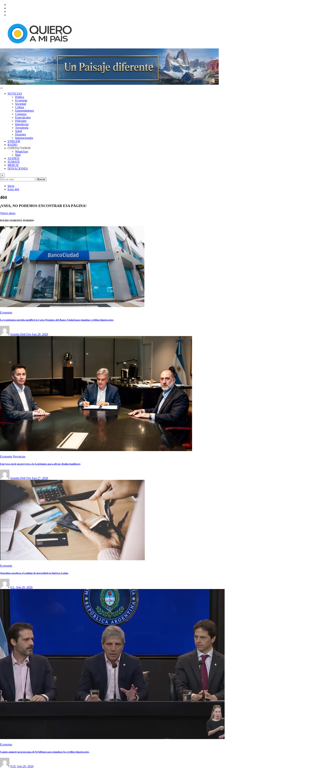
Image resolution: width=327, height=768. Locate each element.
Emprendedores (24, 110)
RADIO (12, 144)
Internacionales (24, 137)
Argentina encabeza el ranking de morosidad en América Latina (34, 573)
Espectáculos (23, 117)
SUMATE (14, 161)
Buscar (41, 179)
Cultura (19, 107)
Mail (18, 154)
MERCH (13, 165)
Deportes (20, 134)
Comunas (20, 114)
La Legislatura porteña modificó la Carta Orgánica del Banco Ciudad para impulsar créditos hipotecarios (57, 319)
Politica (19, 97)
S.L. (12, 587)
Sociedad (20, 103)
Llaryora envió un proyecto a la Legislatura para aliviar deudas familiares (40, 463)
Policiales (20, 120)
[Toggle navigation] (1, 88)
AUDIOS (13, 158)
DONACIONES (18, 168)
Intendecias (22, 124)
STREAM (14, 141)
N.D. (13, 766)
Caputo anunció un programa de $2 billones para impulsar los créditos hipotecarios (44, 751)
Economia (21, 100)
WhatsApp (21, 151)
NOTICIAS (15, 93)
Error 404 (13, 189)
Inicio (11, 186)
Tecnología (21, 127)
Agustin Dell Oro (20, 334)
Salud (18, 131)
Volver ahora (7, 213)
